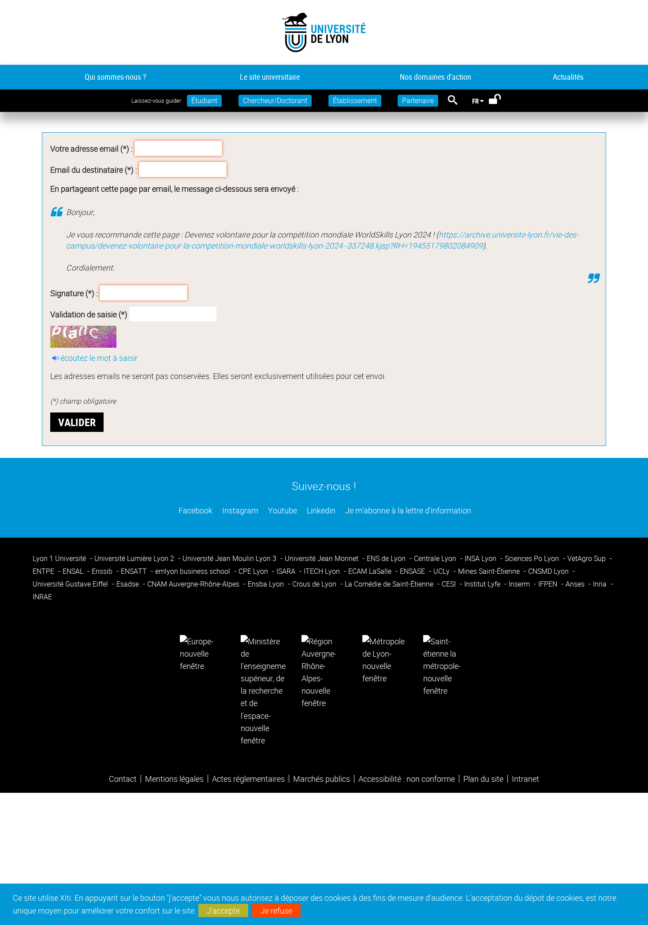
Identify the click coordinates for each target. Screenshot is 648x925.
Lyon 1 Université (60, 558)
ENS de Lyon (387, 558)
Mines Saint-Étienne (489, 571)
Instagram (239, 510)
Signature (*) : (74, 293)
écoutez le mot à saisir (99, 358)
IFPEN (548, 584)
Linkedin (320, 510)
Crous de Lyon (315, 584)
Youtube (281, 510)
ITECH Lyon (323, 571)
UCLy (442, 571)
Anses (576, 584)
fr (475, 101)
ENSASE (413, 571)
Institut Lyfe (483, 584)
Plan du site (483, 778)
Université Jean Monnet (322, 558)
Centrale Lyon (436, 558)
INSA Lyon (481, 558)
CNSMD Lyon (549, 571)
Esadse (128, 584)
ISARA (286, 571)
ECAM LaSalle (370, 571)
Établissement (355, 100)
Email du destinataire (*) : (93, 169)
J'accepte (223, 910)
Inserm (520, 584)
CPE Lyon (254, 571)
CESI (450, 584)
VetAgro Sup (587, 558)
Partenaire (418, 100)
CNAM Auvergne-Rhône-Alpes (194, 584)
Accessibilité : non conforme (406, 778)
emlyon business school (193, 571)
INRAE (42, 597)
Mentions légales (174, 778)
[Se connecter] (500, 101)
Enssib (103, 571)
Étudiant (204, 100)
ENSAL (74, 571)
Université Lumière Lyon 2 (135, 558)
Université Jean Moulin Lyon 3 (230, 558)
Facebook (194, 510)
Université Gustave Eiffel (71, 584)
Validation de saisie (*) (88, 314)
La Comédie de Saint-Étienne (390, 584)
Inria (600, 584)
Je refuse (276, 910)
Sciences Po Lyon (533, 558)
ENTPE (44, 571)
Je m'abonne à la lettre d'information (407, 510)
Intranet (525, 778)
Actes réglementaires (248, 778)
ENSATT (135, 571)
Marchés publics (321, 778)
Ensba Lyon (267, 584)
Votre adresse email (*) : (91, 148)
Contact (123, 778)
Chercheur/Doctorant (275, 100)
